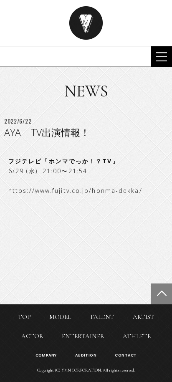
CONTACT (126, 355)
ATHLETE (137, 336)
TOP (24, 317)
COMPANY (46, 355)
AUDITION (86, 355)
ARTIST (143, 317)
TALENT (102, 317)
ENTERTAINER (83, 336)
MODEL (60, 317)
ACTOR (32, 336)
